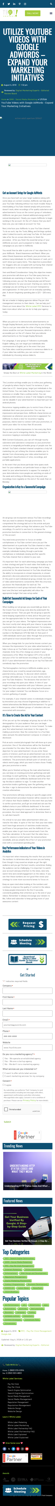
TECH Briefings (11, 1291)
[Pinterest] (18, 1449)
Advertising (35, 1305)
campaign (21, 1312)
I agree (8, 1085)
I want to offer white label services (21, 1073)
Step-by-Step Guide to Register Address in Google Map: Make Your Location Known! (27, 1186)
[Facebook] (4, 1449)
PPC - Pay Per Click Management (19, 1265)
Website (6, 1042)
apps (46, 1305)
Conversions (10, 1323)
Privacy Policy (29, 1100)
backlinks (23, 1308)
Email (6, 1020)
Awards (6, 1473)
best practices (37, 1308)
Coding (32, 1312)
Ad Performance (12, 1305)
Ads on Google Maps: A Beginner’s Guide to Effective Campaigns (27, 1240)
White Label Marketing (30, 372)
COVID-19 (9, 1288)
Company (8, 986)
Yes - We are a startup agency (18, 1061)
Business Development (37, 1284)
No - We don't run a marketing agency (22, 1064)
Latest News (23, 1288)
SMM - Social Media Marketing (23, 99)
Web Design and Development (34, 1273)
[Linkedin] (13, 1449)
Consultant (28, 1316)
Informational (11, 1273)
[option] (27, 1171)
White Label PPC (33, 306)
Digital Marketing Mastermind (17, 1280)
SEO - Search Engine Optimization (19, 1258)
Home (4, 99)
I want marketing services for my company (24, 1076)
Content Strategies (13, 1319)
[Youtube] (27, 1449)
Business (9, 1312)
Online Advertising (33, 1269)
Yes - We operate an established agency (23, 1058)
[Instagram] (22, 1449)
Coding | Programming (14, 1284)
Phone (6, 1031)
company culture (12, 1316)
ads (24, 1305)
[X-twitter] (9, 1449)
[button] (51, 4)
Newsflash (37, 1288)
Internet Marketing (13, 1269)
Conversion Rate (32, 1319)
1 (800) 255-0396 (16, 1370)
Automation (10, 1308)
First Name (8, 997)
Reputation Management (15, 1277)
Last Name (8, 1008)
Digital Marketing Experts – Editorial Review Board (26, 92)
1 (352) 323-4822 (14, 1373)
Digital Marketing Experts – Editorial (32, 1345)
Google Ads (6, 1334)
